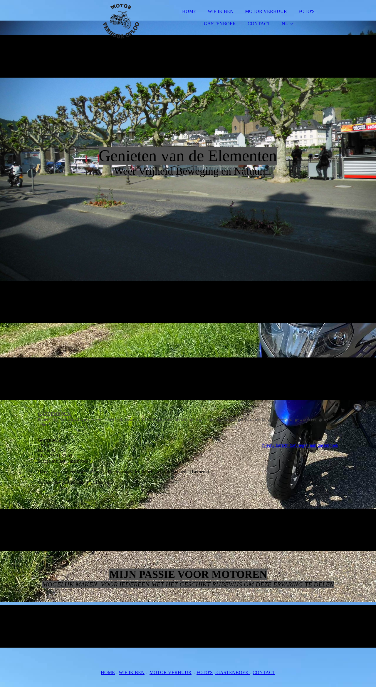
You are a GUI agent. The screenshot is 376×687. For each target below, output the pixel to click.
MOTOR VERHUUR (266, 11)
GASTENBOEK (220, 23)
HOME (189, 11)
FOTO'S (306, 11)
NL (285, 23)
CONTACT (259, 23)
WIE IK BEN (221, 11)
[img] (89, 20)
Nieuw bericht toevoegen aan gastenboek (300, 445)
